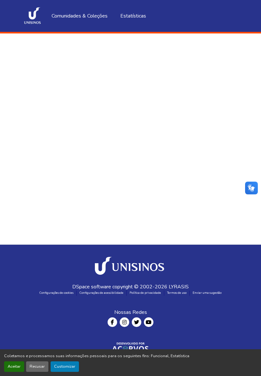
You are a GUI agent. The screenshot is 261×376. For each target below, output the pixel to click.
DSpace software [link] (91, 286)
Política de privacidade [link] (145, 293)
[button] (32, 16)
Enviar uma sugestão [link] (207, 293)
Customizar (64, 366)
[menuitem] (126, 16)
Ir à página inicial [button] (130, 78)
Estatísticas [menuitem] (158, 15)
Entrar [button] (231, 15)
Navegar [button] (124, 15)
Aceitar (14, 366)
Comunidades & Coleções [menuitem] (80, 15)
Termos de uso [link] (177, 293)
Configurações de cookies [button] (56, 293)
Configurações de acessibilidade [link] (101, 293)
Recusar (37, 366)
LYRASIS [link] (179, 286)
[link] (130, 264)
